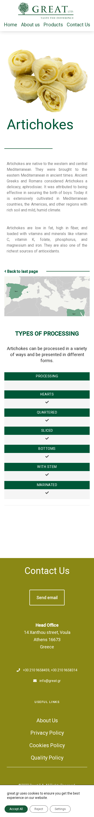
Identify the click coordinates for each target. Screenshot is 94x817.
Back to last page (22, 271)
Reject (38, 809)
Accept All (16, 809)
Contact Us (47, 571)
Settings (60, 809)
